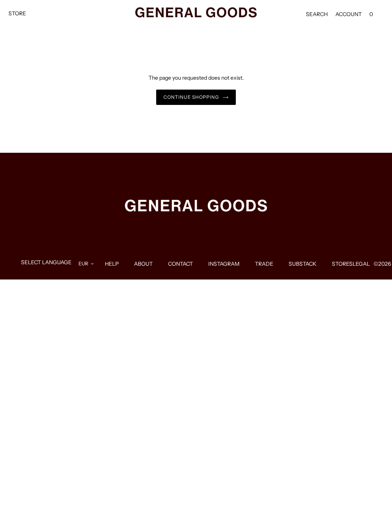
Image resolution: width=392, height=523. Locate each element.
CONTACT (180, 263)
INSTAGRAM (224, 263)
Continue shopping (191, 97)
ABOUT (143, 263)
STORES (342, 263)
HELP (112, 263)
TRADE (264, 263)
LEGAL (361, 263)
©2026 (382, 263)
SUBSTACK (303, 263)
